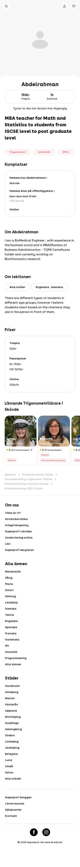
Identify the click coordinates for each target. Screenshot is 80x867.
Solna (9, 772)
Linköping (12, 741)
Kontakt (11, 815)
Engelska (11, 620)
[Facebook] (34, 832)
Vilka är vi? (13, 512)
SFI (7, 645)
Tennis (9, 614)
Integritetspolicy (17, 525)
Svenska (11, 608)
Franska (11, 633)
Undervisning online (18, 537)
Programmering (16, 658)
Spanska (11, 627)
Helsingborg (13, 729)
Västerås (11, 704)
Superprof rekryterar (19, 549)
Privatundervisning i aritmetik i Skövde (27, 483)
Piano (9, 583)
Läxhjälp (11, 602)
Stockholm (12, 685)
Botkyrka (11, 753)
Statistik (11, 651)
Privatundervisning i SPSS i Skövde (24, 488)
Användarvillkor (16, 519)
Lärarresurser (14, 803)
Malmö (10, 698)
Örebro (10, 735)
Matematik (13, 571)
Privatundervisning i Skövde (37, 474)
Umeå (9, 766)
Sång (8, 577)
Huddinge (12, 722)
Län (7, 543)
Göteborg (11, 692)
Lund (8, 760)
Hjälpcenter (13, 809)
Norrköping (13, 716)
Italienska (12, 639)
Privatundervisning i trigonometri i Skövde (28, 479)
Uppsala (11, 710)
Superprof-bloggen (18, 797)
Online (14, 209)
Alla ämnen (13, 664)
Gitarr (9, 590)
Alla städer (13, 778)
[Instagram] (46, 832)
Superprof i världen (18, 531)
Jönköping (12, 747)
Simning (10, 596)
